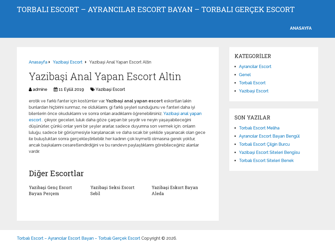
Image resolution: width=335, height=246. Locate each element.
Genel (245, 74)
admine (40, 89)
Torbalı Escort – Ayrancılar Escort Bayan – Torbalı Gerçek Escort (156, 9)
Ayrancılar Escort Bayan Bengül (269, 136)
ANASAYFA (301, 28)
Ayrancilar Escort (255, 66)
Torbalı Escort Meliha (259, 127)
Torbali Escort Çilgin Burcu (264, 144)
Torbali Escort (252, 82)
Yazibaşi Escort (110, 89)
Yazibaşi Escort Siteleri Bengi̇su (269, 152)
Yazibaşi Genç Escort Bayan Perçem (50, 190)
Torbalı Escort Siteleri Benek (266, 160)
